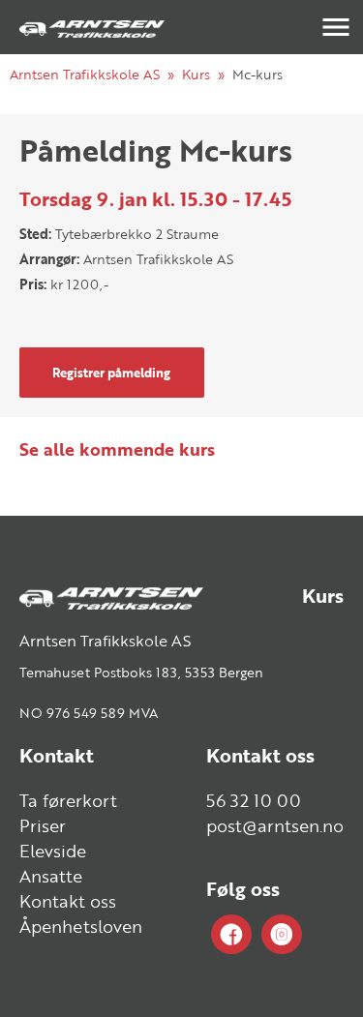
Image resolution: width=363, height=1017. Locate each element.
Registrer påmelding (111, 372)
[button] (335, 27)
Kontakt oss (67, 900)
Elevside (52, 850)
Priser (42, 825)
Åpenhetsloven (80, 926)
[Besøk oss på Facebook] (231, 935)
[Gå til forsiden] (92, 27)
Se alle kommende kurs (117, 449)
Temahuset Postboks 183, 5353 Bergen (141, 672)
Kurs (196, 74)
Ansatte (50, 875)
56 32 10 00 (253, 800)
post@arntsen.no (275, 825)
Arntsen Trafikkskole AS (85, 74)
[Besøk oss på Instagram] (281, 935)
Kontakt (56, 755)
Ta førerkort (68, 800)
